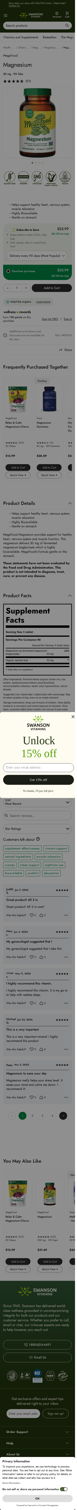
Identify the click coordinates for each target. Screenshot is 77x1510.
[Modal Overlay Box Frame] (38, 755)
